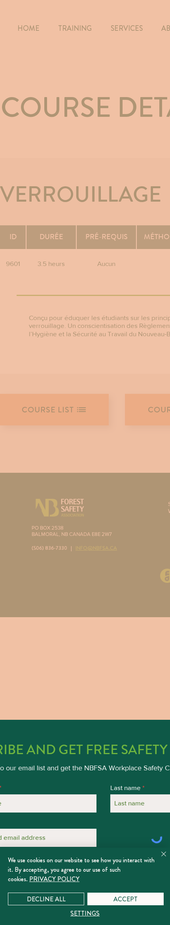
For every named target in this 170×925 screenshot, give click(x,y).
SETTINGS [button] (85, 913)
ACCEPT (125, 899)
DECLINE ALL (46, 899)
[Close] (158, 858)
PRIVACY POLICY (54, 879)
